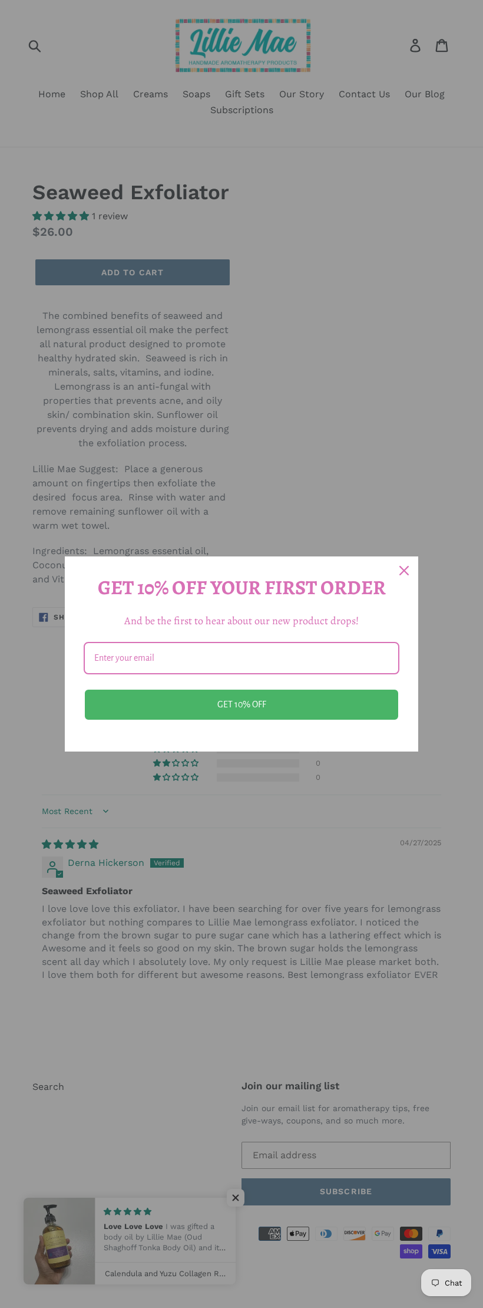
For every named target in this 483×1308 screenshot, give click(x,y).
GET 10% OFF (241, 704)
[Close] (404, 570)
